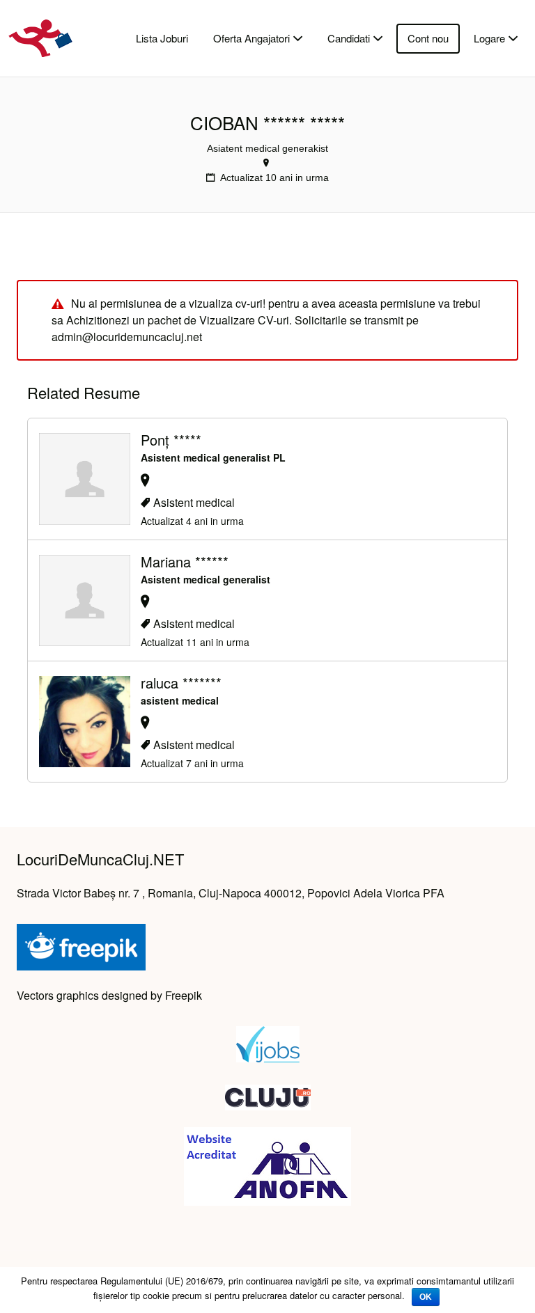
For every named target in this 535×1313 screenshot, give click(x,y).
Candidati (348, 38)
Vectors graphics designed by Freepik (109, 995)
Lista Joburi (162, 38)
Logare (489, 38)
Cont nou (428, 38)
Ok (425, 1297)
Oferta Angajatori (251, 38)
